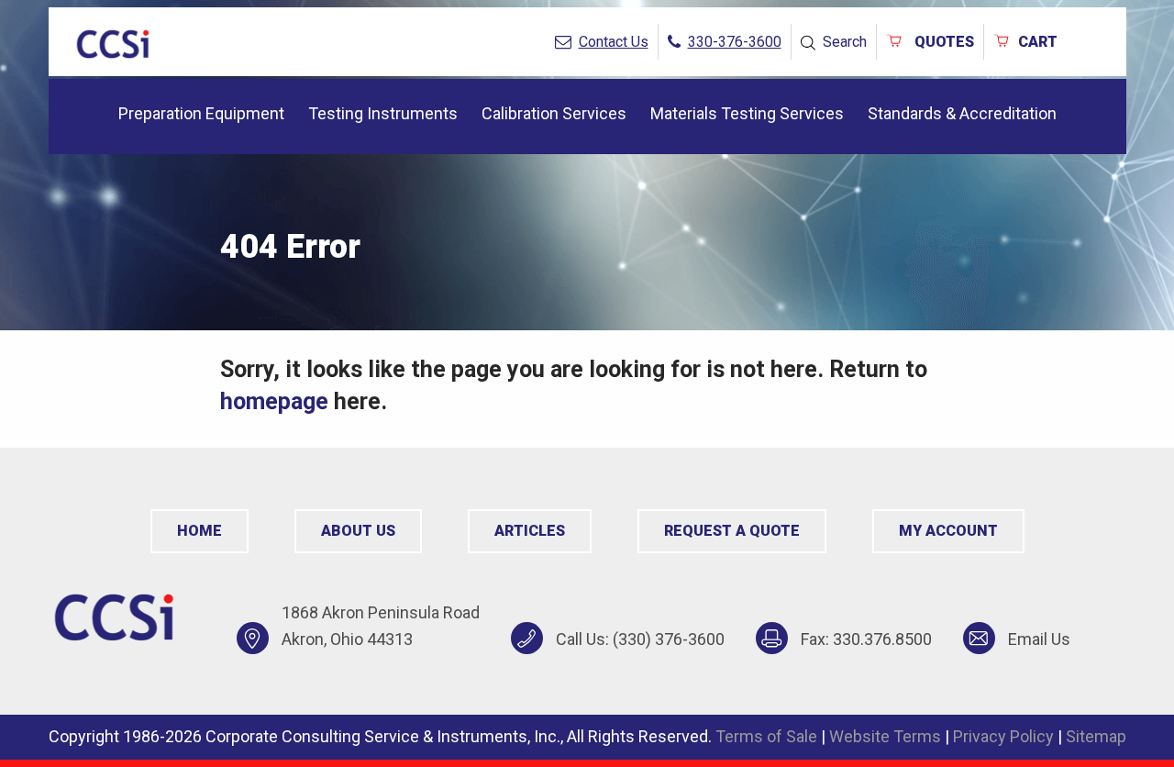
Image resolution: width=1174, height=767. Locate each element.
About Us (358, 530)
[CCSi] (113, 41)
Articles (529, 530)
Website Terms (885, 736)
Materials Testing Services (747, 113)
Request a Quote (732, 530)
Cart (1038, 41)
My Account (948, 530)
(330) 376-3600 (669, 639)
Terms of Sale (766, 736)
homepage (274, 401)
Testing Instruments (383, 113)
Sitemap (1096, 736)
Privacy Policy (1003, 736)
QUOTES (942, 41)
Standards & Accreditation (962, 113)
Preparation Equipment (201, 113)
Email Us (1039, 639)
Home (199, 530)
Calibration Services (554, 113)
